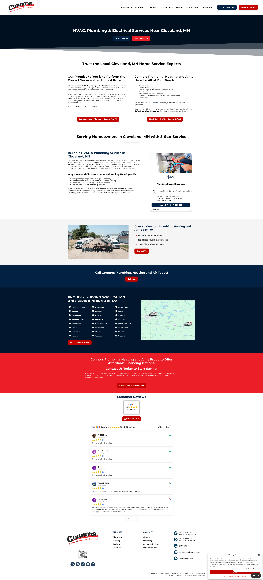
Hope (120, 311)
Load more (131, 518)
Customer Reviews (151, 544)
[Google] (72, 564)
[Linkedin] (93, 564)
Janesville (76, 315)
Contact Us (192, 7)
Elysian (75, 311)
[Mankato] (93, 319)
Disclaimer (156, 209)
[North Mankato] (116, 324)
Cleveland (99, 307)
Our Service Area (150, 548)
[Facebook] (78, 564)
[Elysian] (70, 311)
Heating (139, 7)
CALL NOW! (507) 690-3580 (170, 205)
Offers (179, 7)
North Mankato (124, 324)
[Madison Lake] (70, 319)
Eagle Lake (123, 307)
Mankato (99, 320)
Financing (147, 541)
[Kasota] (93, 315)
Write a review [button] (163, 427)
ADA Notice (181, 575)
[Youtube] (88, 564)
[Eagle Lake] (116, 307)
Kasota (98, 315)
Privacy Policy (241, 576)
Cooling (152, 7)
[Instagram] (83, 564)
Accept (235, 572)
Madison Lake (78, 320)
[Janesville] (70, 315)
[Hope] (116, 311)
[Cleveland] (93, 307)
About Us (207, 7)
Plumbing (125, 7)
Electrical (166, 7)
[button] (259, 555)
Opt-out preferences (229, 576)
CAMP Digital (200, 575)
